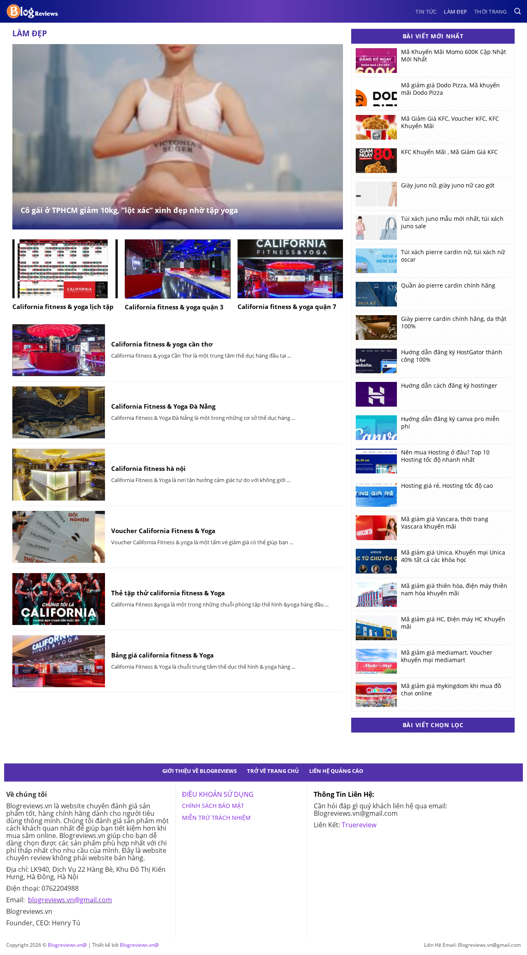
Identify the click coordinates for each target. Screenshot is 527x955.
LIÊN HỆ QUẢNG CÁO (336, 771)
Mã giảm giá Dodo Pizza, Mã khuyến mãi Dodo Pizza (450, 89)
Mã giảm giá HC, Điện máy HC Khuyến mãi (453, 623)
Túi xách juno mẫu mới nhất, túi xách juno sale (452, 222)
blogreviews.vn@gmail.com (70, 899)
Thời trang (490, 11)
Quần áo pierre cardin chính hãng (448, 285)
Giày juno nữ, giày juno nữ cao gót (447, 185)
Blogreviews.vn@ (67, 944)
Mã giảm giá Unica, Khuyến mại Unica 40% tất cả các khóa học (453, 556)
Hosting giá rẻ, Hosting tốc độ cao (447, 485)
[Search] (517, 11)
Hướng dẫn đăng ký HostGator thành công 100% (451, 356)
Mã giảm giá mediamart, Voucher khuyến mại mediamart (446, 656)
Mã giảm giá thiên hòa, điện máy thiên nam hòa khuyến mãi (454, 589)
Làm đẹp (455, 11)
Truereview (359, 824)
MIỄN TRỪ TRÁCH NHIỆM (216, 818)
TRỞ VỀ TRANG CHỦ (273, 771)
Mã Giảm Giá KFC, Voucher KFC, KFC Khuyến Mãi (450, 122)
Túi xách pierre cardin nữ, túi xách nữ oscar (453, 255)
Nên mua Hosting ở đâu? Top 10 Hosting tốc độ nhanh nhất (445, 456)
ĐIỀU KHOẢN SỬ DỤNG (218, 794)
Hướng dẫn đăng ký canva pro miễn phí (450, 422)
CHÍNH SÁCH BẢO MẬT (213, 806)
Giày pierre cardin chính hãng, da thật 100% (453, 322)
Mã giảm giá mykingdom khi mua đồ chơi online (451, 689)
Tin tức (425, 11)
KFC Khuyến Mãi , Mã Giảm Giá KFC (449, 152)
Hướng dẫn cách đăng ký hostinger (449, 385)
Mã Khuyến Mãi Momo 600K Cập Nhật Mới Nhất (453, 55)
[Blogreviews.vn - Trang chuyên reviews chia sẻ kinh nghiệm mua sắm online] (32, 11)
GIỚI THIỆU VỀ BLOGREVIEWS (199, 771)
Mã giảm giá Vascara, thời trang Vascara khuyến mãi (444, 522)
